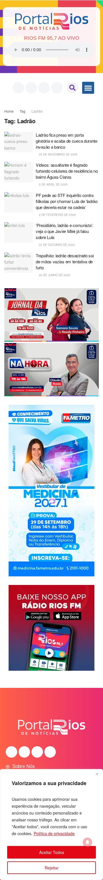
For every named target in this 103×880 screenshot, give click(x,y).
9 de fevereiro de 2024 (57, 215)
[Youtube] (44, 87)
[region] (51, 824)
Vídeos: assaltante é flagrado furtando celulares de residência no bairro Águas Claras (67, 171)
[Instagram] (31, 87)
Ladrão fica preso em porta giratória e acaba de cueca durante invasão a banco (66, 141)
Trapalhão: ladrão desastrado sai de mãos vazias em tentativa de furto (65, 261)
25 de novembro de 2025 (58, 154)
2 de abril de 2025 (53, 184)
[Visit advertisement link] (51, 342)
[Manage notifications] (87, 842)
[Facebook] (18, 87)
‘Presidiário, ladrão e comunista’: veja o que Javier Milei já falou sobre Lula (64, 231)
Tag (22, 111)
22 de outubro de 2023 (56, 245)
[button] (72, 87)
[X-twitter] (57, 87)
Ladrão (37, 111)
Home (9, 111)
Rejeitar (52, 868)
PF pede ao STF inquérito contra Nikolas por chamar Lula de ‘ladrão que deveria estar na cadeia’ (67, 201)
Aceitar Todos (51, 852)
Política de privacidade (54, 833)
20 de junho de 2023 (54, 275)
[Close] (97, 774)
